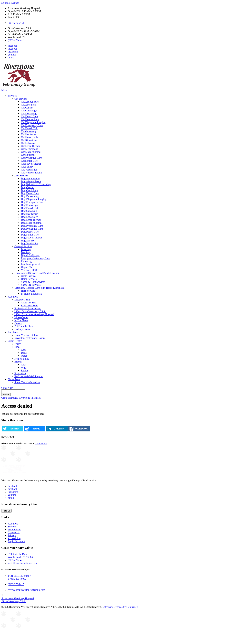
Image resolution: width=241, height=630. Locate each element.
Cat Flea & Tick (29, 128)
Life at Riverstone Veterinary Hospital (34, 314)
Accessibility (14, 538)
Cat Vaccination (29, 169)
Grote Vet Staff (29, 302)
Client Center (15, 341)
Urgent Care (27, 267)
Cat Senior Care (29, 160)
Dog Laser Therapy (31, 219)
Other (24, 355)
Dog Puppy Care (30, 231)
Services (12, 95)
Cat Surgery (27, 166)
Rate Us (6, 511)
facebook (12, 45)
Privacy (12, 535)
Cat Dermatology (30, 119)
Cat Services (20, 98)
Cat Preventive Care (31, 157)
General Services (23, 246)
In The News (21, 320)
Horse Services (29, 279)
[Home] (19, 87)
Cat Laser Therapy (30, 146)
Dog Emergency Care (32, 202)
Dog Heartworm (29, 214)
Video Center (21, 317)
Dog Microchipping (31, 222)
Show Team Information (27, 382)
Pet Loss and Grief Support (28, 376)
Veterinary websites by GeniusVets (120, 607)
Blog (17, 346)
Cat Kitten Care (29, 140)
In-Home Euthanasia (31, 293)
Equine (24, 370)
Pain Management (30, 264)
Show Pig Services (30, 284)
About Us (13, 296)
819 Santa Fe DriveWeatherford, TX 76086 (20, 555)
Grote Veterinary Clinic (26, 335)
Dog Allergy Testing (31, 181)
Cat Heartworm (29, 134)
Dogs (24, 352)
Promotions (20, 373)
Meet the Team (22, 299)
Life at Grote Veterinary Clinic (30, 311)
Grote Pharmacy (10, 397)
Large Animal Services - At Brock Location (37, 273)
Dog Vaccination (29, 243)
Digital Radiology (30, 255)
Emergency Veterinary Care (35, 258)
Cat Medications (29, 149)
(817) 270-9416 (16, 40)
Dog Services (21, 175)
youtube (12, 54)
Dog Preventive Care (32, 228)
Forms (17, 343)
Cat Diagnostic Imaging (33, 122)
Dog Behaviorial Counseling (36, 184)
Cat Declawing (29, 113)
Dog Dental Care (30, 193)
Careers (18, 323)
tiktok (11, 57)
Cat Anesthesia (28, 104)
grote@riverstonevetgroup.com (22, 563)
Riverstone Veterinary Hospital (30, 338)
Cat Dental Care (29, 116)
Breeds (18, 361)
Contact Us (7, 387)
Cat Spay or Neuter (31, 163)
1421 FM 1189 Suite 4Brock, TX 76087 (19, 577)
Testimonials (14, 529)
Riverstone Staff (29, 305)
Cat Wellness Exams (31, 172)
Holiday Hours (22, 329)
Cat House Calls (29, 137)
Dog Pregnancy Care (32, 225)
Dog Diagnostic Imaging (34, 199)
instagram (13, 51)
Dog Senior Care (30, 234)
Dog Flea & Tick (30, 208)
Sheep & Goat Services (33, 281)
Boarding (26, 249)
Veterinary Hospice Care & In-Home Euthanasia (39, 287)
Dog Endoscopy (29, 205)
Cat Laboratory (29, 143)
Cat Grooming (28, 131)
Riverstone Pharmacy (30, 397)
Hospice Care (28, 290)
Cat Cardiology (29, 110)
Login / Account (16, 541)
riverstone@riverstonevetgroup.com (26, 589)
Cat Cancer (27, 107)
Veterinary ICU (29, 270)
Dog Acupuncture (30, 178)
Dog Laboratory (29, 216)
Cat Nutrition (28, 154)
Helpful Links (21, 358)
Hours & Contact (10, 2)
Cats (23, 349)
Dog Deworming (30, 196)
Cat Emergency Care (32, 125)
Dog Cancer (27, 187)
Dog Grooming (29, 211)
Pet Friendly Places (24, 326)
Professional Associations (27, 308)
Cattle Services (28, 276)
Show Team (14, 379)
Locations (13, 332)
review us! (41, 443)
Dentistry (25, 252)
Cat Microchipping (30, 151)
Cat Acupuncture (30, 101)
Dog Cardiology (29, 190)
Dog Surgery (27, 240)
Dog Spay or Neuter (31, 237)
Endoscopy (27, 261)
